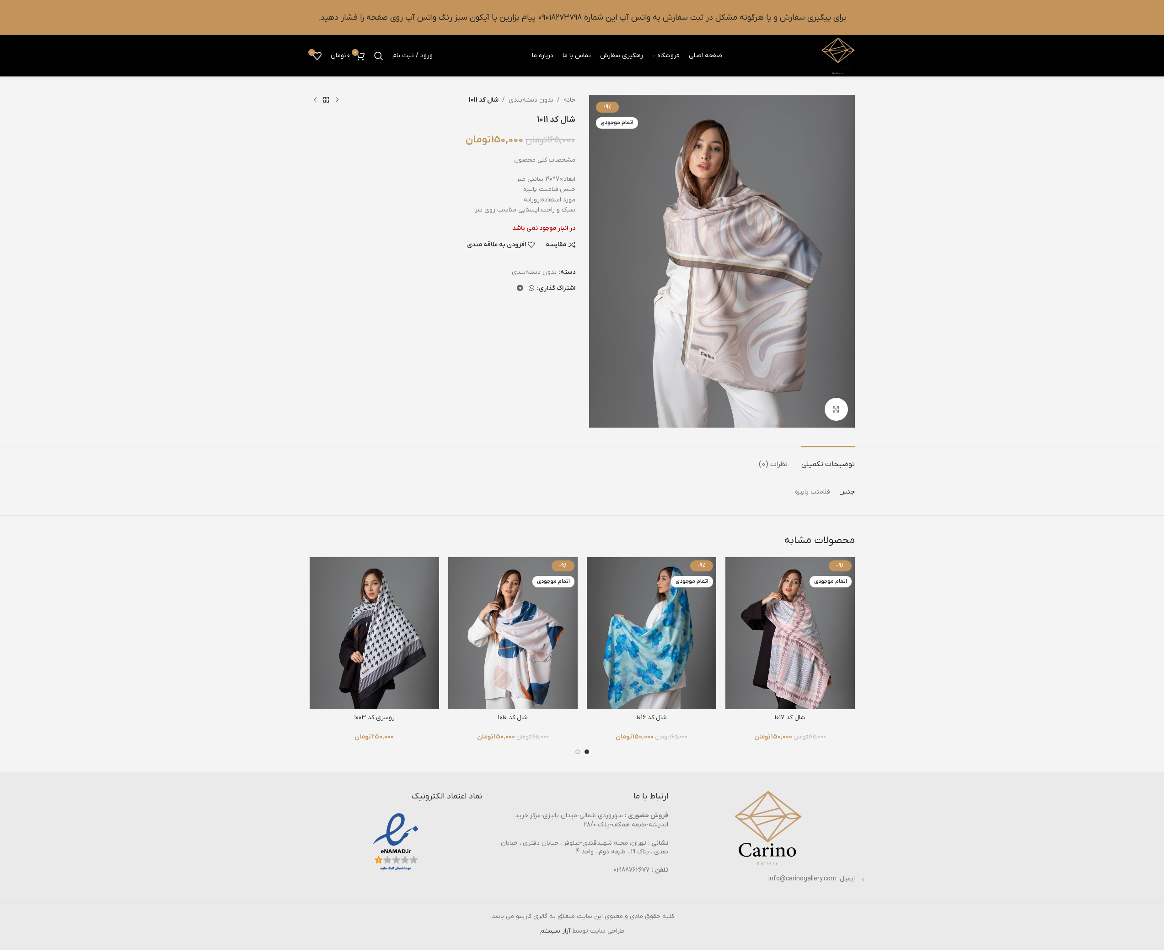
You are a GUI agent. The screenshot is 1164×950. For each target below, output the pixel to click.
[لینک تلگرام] (520, 288)
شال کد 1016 (651, 717)
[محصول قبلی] (337, 100)
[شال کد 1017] (790, 633)
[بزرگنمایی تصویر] (836, 409)
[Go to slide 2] (577, 751)
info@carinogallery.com (802, 878)
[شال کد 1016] (651, 633)
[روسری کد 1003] (374, 633)
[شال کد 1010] (513, 633)
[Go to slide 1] (587, 751)
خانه (569, 100)
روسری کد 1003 (374, 717)
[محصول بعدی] (315, 100)
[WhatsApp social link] (531, 288)
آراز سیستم (555, 931)
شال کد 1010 (513, 717)
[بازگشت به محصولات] (326, 100)
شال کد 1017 (789, 717)
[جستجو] (379, 56)
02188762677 (631, 870)
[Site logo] (837, 55)
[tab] (828, 460)
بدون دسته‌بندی (531, 100)
